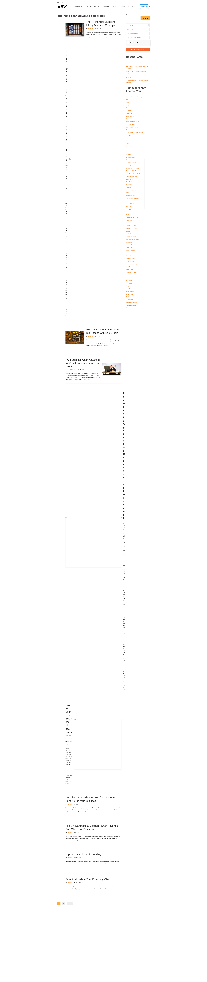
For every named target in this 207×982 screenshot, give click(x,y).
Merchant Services (93, 6)
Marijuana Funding (131, 225)
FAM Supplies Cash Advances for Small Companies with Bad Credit (82, 363)
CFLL (127, 143)
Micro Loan (129, 247)
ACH (127, 99)
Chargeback (129, 146)
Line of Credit (129, 223)
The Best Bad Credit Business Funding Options (66, 106)
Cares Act (128, 135)
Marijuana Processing (131, 228)
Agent (127, 105)
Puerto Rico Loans (131, 275)
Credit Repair (129, 179)
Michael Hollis (70, 369)
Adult (127, 102)
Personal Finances (131, 272)
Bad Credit (128, 110)
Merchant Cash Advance (132, 239)
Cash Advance (129, 138)
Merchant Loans (130, 242)
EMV (127, 192)
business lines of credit (132, 127)
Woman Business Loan (132, 305)
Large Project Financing (132, 217)
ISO (127, 212)
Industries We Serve (109, 6)
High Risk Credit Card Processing (134, 203)
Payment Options (130, 261)
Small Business (130, 291)
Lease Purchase (130, 220)
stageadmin (90, 28)
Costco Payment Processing (133, 168)
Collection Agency (130, 157)
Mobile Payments (130, 250)
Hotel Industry (129, 209)
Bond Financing (130, 116)
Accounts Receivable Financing (134, 97)
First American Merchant (132, 198)
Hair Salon (128, 201)
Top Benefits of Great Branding (83, 854)
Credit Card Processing (132, 176)
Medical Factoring (130, 234)
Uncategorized (129, 299)
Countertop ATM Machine (132, 171)
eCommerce (129, 184)
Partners (122, 6)
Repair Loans (129, 277)
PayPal (128, 266)
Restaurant (129, 280)
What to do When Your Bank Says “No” (87, 879)
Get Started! (144, 6)
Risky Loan (129, 286)
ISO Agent (128, 214)
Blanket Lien (129, 113)
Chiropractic (129, 151)
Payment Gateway (130, 258)
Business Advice (130, 118)
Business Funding (130, 124)
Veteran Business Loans (132, 302)
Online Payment (130, 253)
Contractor (128, 165)
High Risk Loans (130, 206)
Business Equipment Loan (132, 121)
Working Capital (130, 307)
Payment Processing (131, 264)
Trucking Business (130, 297)
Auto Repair (129, 108)
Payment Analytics (130, 255)
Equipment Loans (130, 195)
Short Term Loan (130, 288)
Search (128, 14)
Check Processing (130, 149)
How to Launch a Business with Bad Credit (68, 719)
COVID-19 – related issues (133, 173)
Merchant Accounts (131, 236)
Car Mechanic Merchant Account (134, 132)
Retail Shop (129, 283)
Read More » (109, 38)
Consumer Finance (131, 162)
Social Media (129, 294)
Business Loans (78, 6)
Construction (129, 160)
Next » (69, 904)
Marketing (128, 231)
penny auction (129, 269)
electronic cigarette (131, 190)
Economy (128, 187)
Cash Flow (128, 140)
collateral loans (130, 154)
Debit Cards (129, 182)
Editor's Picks (132, 6)
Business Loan (130, 129)
